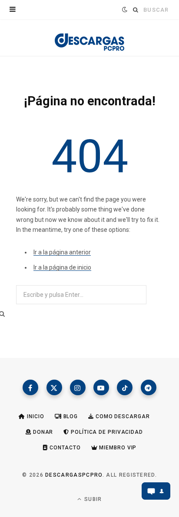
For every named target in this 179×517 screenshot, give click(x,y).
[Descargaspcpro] (89, 40)
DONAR (42, 432)
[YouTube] (101, 387)
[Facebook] (30, 387)
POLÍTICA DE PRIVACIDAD (106, 432)
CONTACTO (64, 448)
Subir (92, 499)
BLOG (70, 416)
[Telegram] (148, 387)
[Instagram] (78, 387)
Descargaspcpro (73, 475)
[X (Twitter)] (54, 387)
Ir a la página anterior (62, 252)
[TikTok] (125, 387)
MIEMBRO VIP (117, 448)
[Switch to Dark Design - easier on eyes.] (123, 9)
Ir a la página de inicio (62, 267)
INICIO (34, 416)
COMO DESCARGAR (121, 416)
